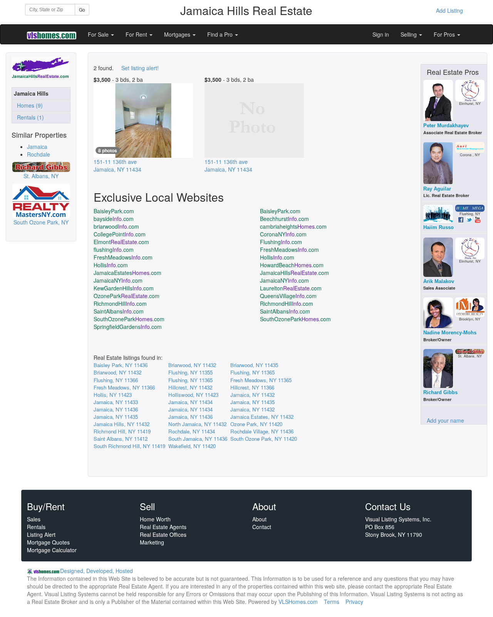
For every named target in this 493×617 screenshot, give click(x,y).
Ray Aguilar (437, 189)
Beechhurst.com (284, 219)
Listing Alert (41, 534)
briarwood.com (116, 226)
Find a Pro (220, 34)
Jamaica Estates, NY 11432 (261, 416)
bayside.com (114, 219)
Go (82, 9)
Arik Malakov (438, 281)
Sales (33, 519)
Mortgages (178, 34)
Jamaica (37, 146)
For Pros (445, 34)
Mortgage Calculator (52, 550)
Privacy (354, 601)
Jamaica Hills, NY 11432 (121, 424)
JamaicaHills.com (294, 272)
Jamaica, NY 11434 (190, 402)
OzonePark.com (126, 296)
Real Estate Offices (163, 534)
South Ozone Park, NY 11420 (263, 438)
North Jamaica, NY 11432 (197, 424)
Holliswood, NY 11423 (193, 394)
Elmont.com (121, 242)
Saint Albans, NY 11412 (121, 438)
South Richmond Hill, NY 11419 (129, 446)
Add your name (445, 420)
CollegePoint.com (120, 234)
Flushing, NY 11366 (116, 380)
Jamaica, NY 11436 (116, 409)
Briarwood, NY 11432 (192, 365)
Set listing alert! (140, 68)
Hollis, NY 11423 (113, 394)
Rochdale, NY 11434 (191, 431)
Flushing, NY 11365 (252, 372)
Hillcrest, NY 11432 (190, 387)
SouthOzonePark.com (129, 319)
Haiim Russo (438, 227)
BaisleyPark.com (114, 211)
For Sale (99, 34)
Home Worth (155, 519)
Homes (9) (28, 105)
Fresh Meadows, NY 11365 (261, 380)
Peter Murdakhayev (446, 125)
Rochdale (38, 154)
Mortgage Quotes (48, 542)
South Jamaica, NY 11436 (197, 438)
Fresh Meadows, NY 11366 (124, 387)
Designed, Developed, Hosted (96, 571)
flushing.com (114, 249)
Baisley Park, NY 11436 (121, 365)
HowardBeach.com (292, 265)
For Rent (137, 34)
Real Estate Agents (163, 527)
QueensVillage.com (288, 296)
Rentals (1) (29, 117)
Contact (261, 527)
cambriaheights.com (293, 226)
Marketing (152, 542)
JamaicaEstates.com (127, 272)
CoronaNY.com (283, 234)
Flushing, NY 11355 (190, 372)
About (259, 519)
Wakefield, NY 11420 (192, 446)
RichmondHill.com (120, 303)
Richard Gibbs (440, 392)
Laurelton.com (291, 288)
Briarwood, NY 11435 (254, 365)
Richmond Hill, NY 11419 (122, 431)
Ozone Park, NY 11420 (256, 424)
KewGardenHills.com (124, 288)
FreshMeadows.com (289, 249)
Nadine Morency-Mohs (449, 332)
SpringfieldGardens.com (128, 326)
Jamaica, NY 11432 (252, 394)
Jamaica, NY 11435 (252, 402)
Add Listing (449, 10)
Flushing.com (281, 242)
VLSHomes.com (298, 601)
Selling (409, 34)
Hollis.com (277, 257)
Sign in (380, 34)
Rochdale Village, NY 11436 (261, 431)
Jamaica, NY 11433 (116, 402)
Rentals (36, 527)
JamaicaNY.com (118, 280)
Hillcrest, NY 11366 (252, 387)
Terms (331, 601)
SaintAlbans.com (119, 311)
